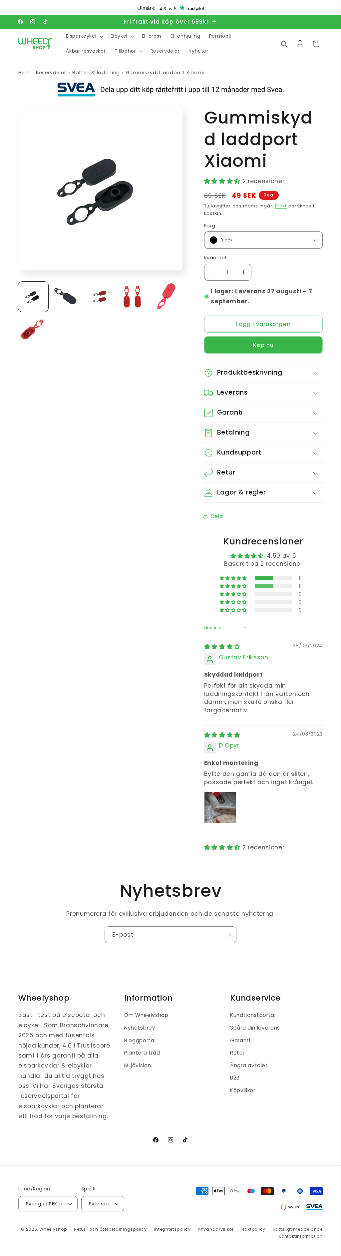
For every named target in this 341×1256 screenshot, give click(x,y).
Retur (237, 1052)
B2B (235, 1077)
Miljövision (137, 1065)
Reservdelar (51, 72)
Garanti (240, 1040)
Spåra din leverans (255, 1027)
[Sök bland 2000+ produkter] (284, 44)
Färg (209, 225)
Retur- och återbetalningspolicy (110, 1229)
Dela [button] (217, 516)
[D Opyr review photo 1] (220, 807)
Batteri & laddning (96, 72)
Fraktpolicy (253, 1229)
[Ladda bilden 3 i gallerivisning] (100, 297)
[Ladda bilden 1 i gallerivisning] (33, 297)
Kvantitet (215, 257)
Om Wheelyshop (146, 1015)
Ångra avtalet (249, 1065)
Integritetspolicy (172, 1229)
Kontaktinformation (301, 1236)
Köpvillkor (242, 1090)
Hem (24, 72)
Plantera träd (142, 1052)
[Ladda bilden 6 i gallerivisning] (33, 330)
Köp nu (263, 345)
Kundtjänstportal (253, 1015)
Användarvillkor (216, 1229)
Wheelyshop (53, 1229)
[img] (222, 647)
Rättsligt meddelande (298, 1229)
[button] (84, 36)
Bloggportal (140, 1040)
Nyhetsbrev (140, 1027)
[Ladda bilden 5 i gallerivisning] (167, 297)
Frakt (281, 206)
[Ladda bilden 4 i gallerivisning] (134, 297)
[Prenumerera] (228, 935)
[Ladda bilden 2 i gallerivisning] (67, 297)
